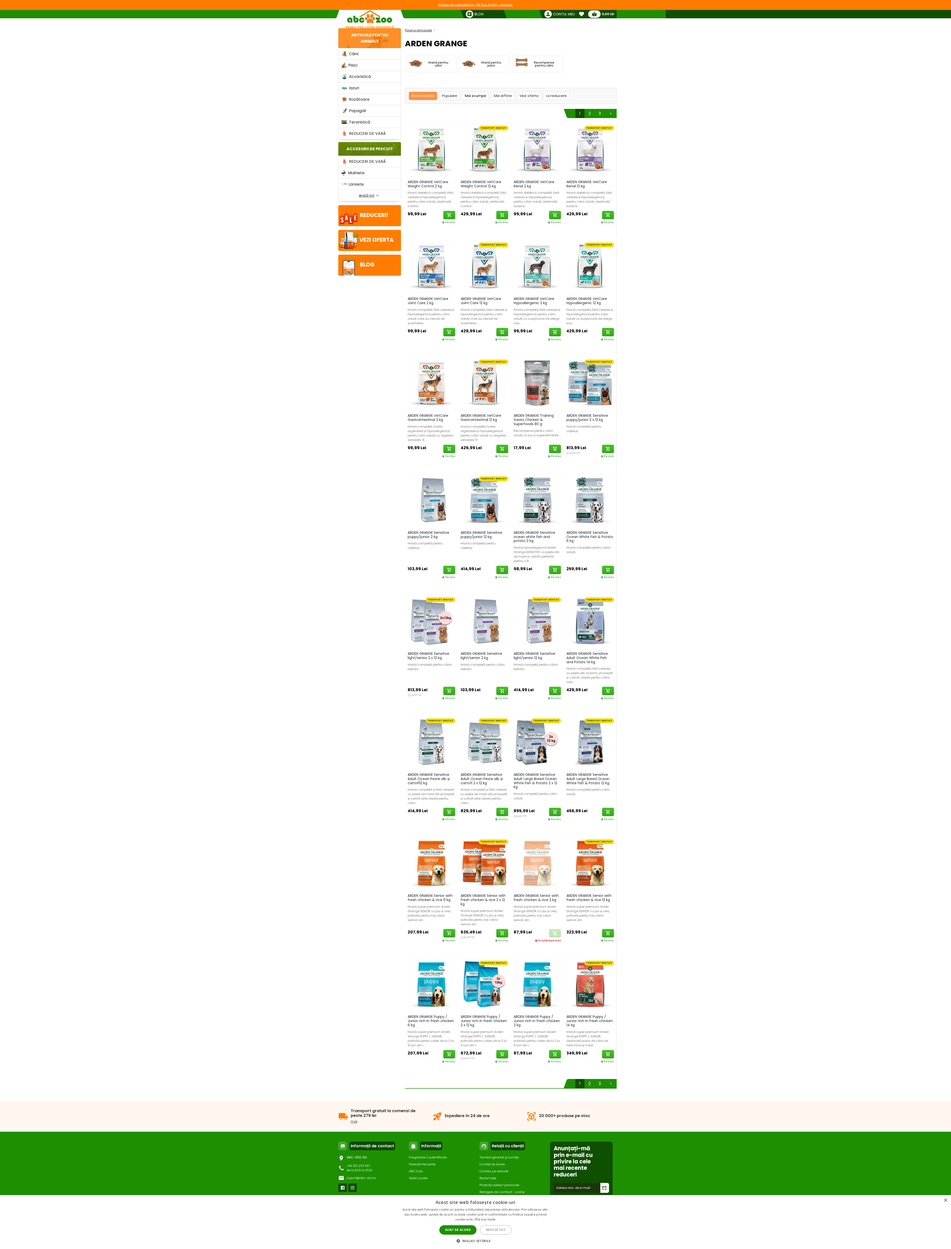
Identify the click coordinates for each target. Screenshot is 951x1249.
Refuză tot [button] (496, 1230)
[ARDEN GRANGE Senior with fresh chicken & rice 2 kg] (537, 864)
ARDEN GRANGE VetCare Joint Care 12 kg (481, 300)
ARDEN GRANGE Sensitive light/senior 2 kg (481, 655)
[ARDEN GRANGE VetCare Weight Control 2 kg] (431, 150)
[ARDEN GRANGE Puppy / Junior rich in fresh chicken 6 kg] (431, 985)
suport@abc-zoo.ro (361, 1178)
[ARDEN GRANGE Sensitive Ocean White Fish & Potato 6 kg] (590, 501)
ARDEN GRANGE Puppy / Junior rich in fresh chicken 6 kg (431, 1021)
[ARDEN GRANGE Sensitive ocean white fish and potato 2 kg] (537, 501)
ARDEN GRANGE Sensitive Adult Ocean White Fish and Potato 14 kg (587, 657)
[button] (475, 1240)
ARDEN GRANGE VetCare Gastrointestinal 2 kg (428, 417)
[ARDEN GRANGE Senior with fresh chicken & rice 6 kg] (431, 864)
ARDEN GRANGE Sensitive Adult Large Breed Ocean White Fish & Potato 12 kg (587, 778)
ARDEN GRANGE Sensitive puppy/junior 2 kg (428, 534)
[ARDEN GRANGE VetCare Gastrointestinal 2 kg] (431, 384)
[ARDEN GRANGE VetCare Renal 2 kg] (537, 150)
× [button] (945, 1200)
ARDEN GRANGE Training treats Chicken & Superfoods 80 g (534, 419)
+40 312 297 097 (358, 1166)
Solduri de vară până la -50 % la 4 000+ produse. (475, 5)
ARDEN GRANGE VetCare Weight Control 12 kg (481, 184)
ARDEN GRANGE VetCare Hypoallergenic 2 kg (534, 300)
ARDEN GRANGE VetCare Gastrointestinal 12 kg (481, 417)
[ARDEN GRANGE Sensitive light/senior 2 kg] (484, 622)
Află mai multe (485, 1219)
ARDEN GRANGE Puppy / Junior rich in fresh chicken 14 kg (589, 1021)
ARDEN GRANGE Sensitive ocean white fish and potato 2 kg (534, 536)
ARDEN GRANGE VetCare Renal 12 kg (586, 184)
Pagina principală (418, 30)
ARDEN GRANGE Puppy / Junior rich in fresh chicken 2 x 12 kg (484, 1021)
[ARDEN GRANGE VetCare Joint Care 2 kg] (431, 267)
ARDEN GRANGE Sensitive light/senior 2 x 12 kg (428, 655)
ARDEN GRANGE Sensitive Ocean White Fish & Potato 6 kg (589, 536)
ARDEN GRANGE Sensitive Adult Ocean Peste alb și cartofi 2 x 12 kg (482, 778)
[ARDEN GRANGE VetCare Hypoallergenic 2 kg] (537, 267)
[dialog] (475, 1222)
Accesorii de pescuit (369, 149)
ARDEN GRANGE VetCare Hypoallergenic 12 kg (586, 300)
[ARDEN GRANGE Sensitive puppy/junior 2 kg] (431, 501)
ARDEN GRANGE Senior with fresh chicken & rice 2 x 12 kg (483, 899)
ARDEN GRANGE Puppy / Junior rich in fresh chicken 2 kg (537, 1021)
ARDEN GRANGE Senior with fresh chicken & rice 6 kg (430, 897)
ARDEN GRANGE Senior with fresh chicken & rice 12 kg (588, 897)
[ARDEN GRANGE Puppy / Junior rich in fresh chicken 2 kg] (537, 985)
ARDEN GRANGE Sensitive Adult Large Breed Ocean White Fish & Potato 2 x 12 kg (535, 780)
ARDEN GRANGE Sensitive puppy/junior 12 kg (481, 534)
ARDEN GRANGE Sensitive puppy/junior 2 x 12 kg (587, 417)
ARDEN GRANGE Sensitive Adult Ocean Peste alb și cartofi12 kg (429, 778)
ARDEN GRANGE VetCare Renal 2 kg (534, 184)
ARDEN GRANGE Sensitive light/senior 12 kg (534, 655)
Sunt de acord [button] (458, 1230)
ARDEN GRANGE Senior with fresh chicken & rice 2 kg (536, 897)
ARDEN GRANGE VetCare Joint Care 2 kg (428, 300)
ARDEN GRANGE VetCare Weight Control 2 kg (428, 184)
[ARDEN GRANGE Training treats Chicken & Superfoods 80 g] (537, 384)
